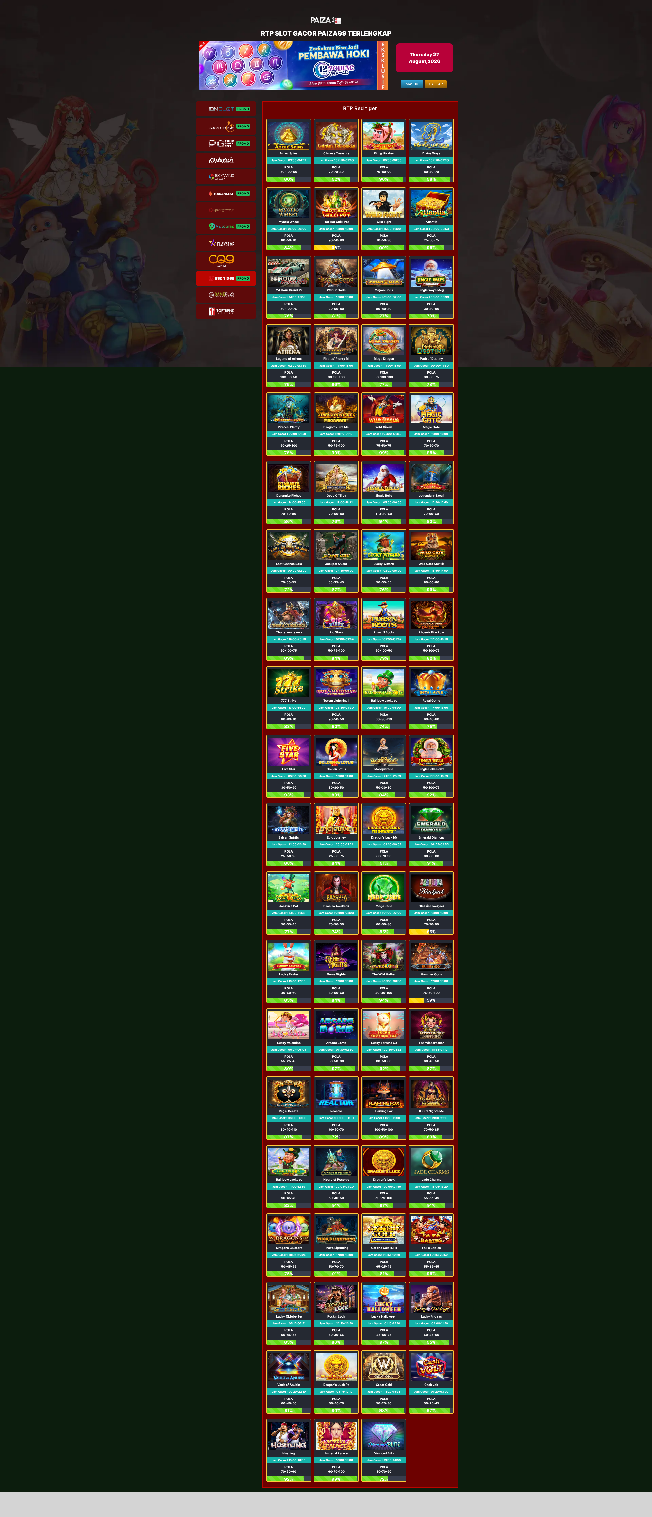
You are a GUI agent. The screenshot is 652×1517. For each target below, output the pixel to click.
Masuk (412, 84)
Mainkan (289, 150)
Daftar (436, 84)
